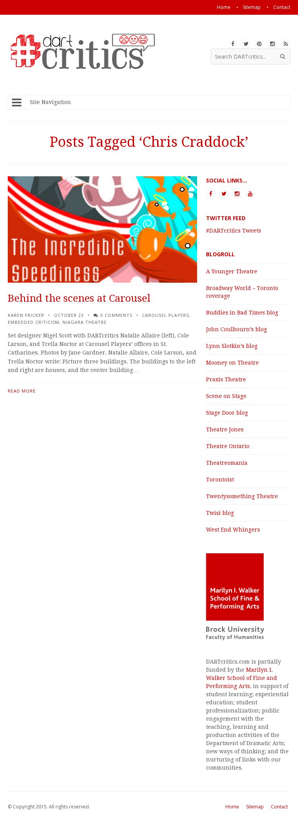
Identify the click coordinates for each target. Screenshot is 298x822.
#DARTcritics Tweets (233, 231)
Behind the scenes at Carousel (79, 298)
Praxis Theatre (226, 379)
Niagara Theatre (84, 322)
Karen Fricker (26, 315)
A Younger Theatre (231, 271)
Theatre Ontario (227, 446)
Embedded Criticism (33, 322)
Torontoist (220, 479)
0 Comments (116, 315)
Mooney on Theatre (232, 363)
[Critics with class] (89, 66)
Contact (279, 806)
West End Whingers (233, 530)
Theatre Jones (225, 429)
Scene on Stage (226, 396)
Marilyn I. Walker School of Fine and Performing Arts (241, 678)
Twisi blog (220, 513)
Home (232, 806)
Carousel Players (165, 315)
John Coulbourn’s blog (236, 329)
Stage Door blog (227, 413)
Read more (22, 391)
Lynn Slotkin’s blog (232, 346)
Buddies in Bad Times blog (242, 312)
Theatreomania (227, 463)
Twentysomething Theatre (242, 496)
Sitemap (255, 806)
